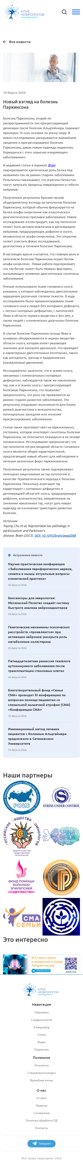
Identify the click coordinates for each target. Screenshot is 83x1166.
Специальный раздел (42, 1072)
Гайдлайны (41, 1012)
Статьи (41, 1034)
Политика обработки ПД (41, 1120)
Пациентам (41, 1049)
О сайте (41, 1098)
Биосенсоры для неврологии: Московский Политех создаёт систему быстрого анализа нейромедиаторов (38, 602)
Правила (41, 1105)
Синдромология (41, 1019)
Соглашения (41, 1113)
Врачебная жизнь (41, 1080)
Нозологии (41, 1065)
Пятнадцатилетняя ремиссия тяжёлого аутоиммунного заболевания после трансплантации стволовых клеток (39, 666)
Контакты (41, 1128)
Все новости (20, 42)
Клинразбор (42, 1027)
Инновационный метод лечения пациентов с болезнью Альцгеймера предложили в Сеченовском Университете (37, 736)
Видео (41, 1042)
